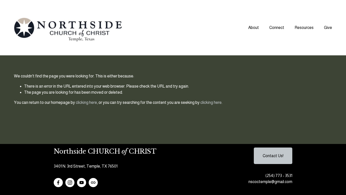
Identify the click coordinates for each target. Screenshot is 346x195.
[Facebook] (58, 182)
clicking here (86, 102)
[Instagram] (69, 182)
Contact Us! (273, 156)
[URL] (93, 182)
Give (328, 27)
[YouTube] (81, 182)
